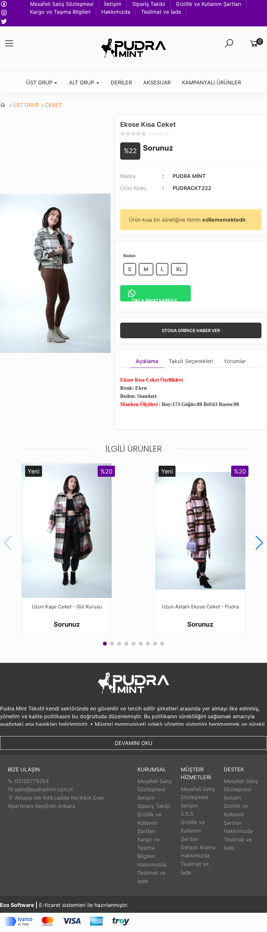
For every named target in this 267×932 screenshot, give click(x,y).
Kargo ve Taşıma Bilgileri (60, 11)
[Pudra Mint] (133, 49)
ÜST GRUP (26, 105)
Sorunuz (158, 147)
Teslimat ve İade (161, 11)
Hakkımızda (115, 11)
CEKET (53, 105)
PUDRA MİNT (189, 176)
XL (179, 269)
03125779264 (31, 781)
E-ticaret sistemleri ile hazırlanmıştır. (64, 905)
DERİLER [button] (121, 82)
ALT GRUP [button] (82, 82)
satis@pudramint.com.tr (43, 789)
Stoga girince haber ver (191, 330)
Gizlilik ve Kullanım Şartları (208, 4)
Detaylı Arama (198, 847)
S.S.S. (187, 813)
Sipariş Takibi (148, 4)
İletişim (112, 4)
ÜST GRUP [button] (40, 82)
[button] (259, 543)
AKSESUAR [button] (157, 82)
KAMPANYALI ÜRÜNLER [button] (211, 82)
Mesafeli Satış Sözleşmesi (61, 4)
